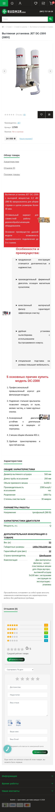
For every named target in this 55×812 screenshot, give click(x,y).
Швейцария (45, 556)
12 (50, 551)
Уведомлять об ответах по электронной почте (27, 746)
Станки (9, 27)
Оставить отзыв (40, 752)
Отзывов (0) (9, 168)
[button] (20, 3)
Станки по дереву (20, 27)
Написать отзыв (17, 659)
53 (50, 542)
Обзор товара (12, 155)
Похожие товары (12, 174)
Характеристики (11, 162)
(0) (24, 115)
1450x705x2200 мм (42, 547)
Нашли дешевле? (26, 139)
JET (18, 123)
